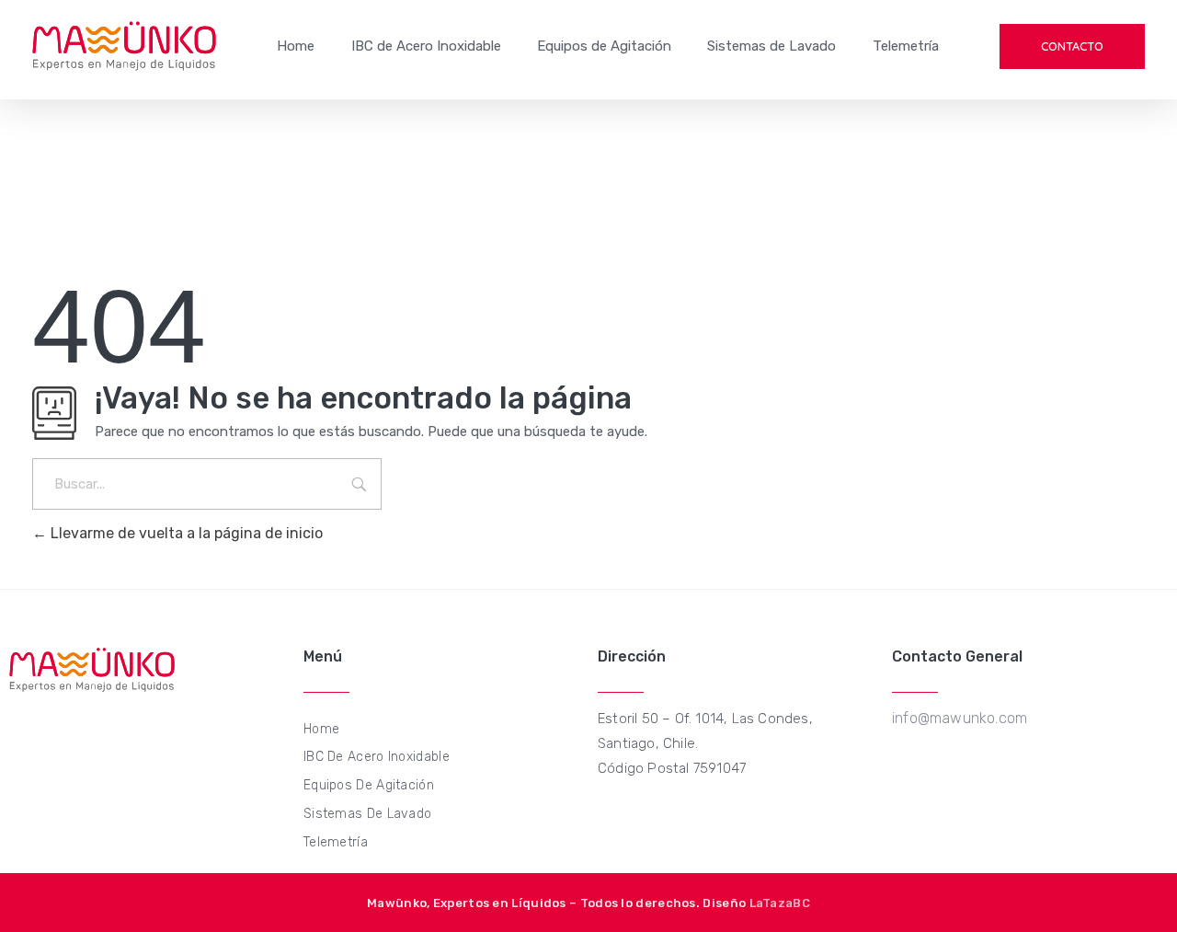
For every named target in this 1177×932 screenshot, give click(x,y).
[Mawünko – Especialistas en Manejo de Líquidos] (124, 46)
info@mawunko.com (959, 718)
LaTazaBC (779, 903)
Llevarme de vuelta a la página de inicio (185, 533)
